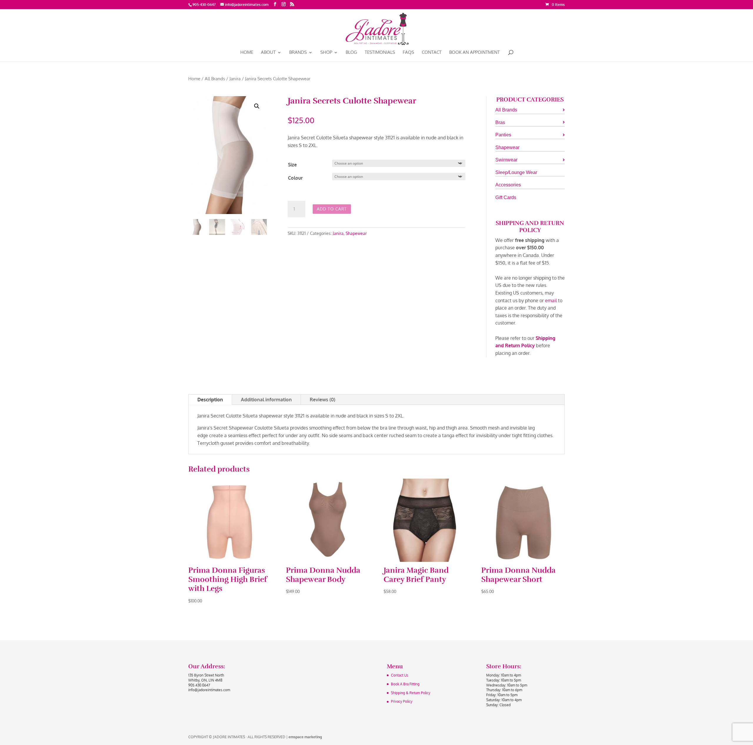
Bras (500, 122)
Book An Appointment (474, 52)
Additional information (266, 399)
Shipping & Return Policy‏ (410, 693)
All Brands (215, 78)
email (551, 300)
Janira (235, 78)
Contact (432, 52)
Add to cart (332, 208)
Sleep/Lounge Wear (516, 172)
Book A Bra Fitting (405, 684)
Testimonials (380, 52)
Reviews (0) (322, 399)
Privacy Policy (401, 701)
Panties (503, 134)
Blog (351, 52)
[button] (256, 106)
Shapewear (356, 233)
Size (292, 165)
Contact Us (399, 675)
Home (246, 52)
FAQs (408, 52)
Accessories (508, 184)
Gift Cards (505, 197)
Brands (298, 52)
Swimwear (506, 159)
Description (210, 399)
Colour (295, 178)
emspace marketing (305, 737)
